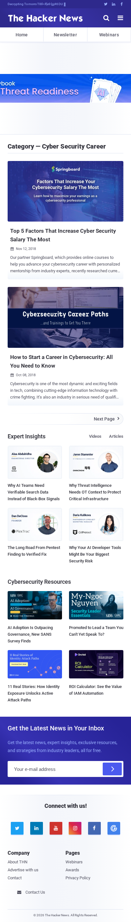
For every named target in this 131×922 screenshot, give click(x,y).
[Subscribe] (112, 769)
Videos (95, 436)
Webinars (109, 34)
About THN (17, 862)
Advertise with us (23, 869)
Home (22, 34)
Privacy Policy (78, 877)
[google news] (113, 828)
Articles (116, 436)
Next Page (107, 418)
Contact (15, 877)
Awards (72, 869)
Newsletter (65, 34)
